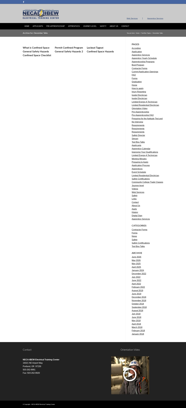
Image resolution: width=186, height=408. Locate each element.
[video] (130, 375)
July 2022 (136, 277)
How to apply (137, 88)
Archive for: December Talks (35, 33)
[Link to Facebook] (23, 2)
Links (134, 199)
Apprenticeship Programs (143, 62)
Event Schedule (139, 172)
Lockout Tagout (95, 48)
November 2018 (139, 300)
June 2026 (136, 257)
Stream (135, 139)
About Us (136, 206)
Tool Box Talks (138, 142)
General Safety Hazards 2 (69, 51)
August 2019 (137, 290)
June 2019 (136, 294)
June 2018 (136, 317)
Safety (134, 195)
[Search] (161, 26)
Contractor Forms (139, 68)
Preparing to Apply (140, 162)
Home (134, 85)
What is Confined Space (36, 48)
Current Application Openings (145, 72)
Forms (134, 78)
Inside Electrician (139, 95)
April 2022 (136, 284)
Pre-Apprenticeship (140, 112)
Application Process (141, 165)
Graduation (137, 82)
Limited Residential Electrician (145, 105)
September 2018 (139, 307)
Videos (135, 189)
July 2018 (136, 314)
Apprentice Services (155, 18)
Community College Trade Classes (147, 182)
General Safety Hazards (36, 51)
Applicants (136, 145)
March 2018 (137, 327)
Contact (135, 202)
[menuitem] (27, 26)
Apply (134, 209)
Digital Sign (137, 216)
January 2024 (138, 270)
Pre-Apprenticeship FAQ (143, 115)
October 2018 (138, 304)
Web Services (132, 18)
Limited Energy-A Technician (144, 102)
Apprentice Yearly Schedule (144, 58)
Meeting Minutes (139, 159)
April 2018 (136, 324)
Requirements (138, 125)
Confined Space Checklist (37, 55)
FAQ (134, 75)
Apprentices (137, 169)
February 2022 (138, 287)
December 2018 (139, 297)
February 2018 (138, 331)
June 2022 (136, 280)
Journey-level (138, 185)
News (134, 236)
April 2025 (136, 267)
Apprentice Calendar (141, 149)
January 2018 (138, 334)
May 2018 (136, 321)
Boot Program (138, 65)
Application (137, 52)
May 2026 (136, 260)
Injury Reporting (139, 92)
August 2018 (137, 310)
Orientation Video (139, 108)
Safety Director (138, 135)
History (135, 212)
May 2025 (136, 264)
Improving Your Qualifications (145, 152)
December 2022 (139, 274)
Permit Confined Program (69, 48)
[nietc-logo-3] (41, 13)
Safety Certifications (141, 179)
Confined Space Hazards (100, 51)
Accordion (136, 48)
